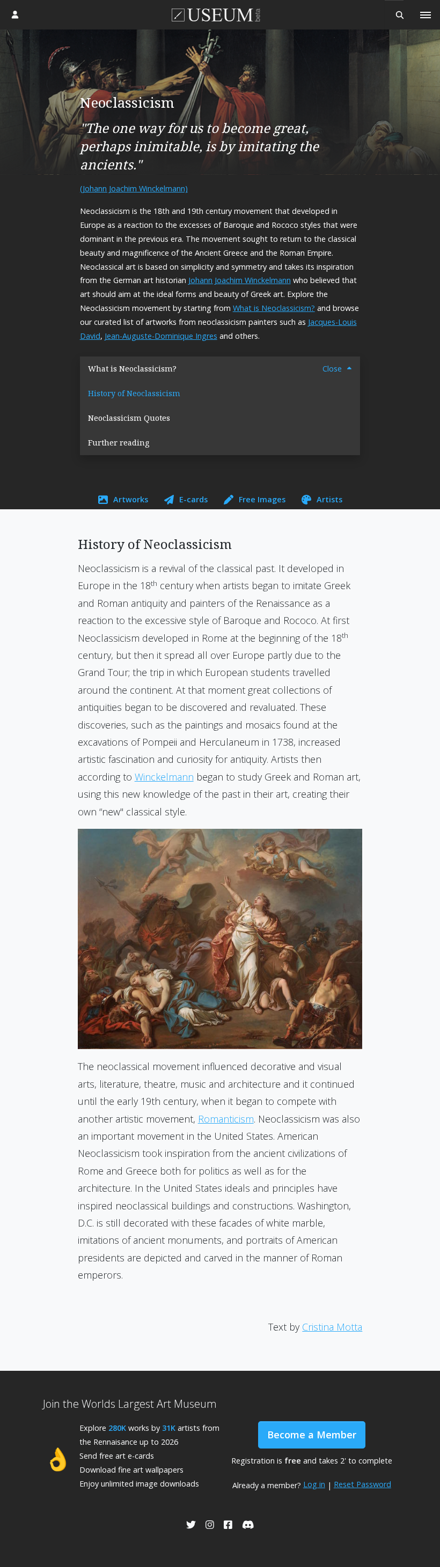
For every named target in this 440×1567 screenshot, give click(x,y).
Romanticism (226, 1118)
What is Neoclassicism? (274, 308)
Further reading (118, 442)
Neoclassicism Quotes (129, 418)
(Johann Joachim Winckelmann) (134, 188)
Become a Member (311, 1434)
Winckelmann (164, 776)
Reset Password (362, 1484)
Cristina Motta (332, 1326)
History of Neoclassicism (134, 393)
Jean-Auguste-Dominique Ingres (161, 336)
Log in (314, 1484)
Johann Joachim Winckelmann (239, 280)
